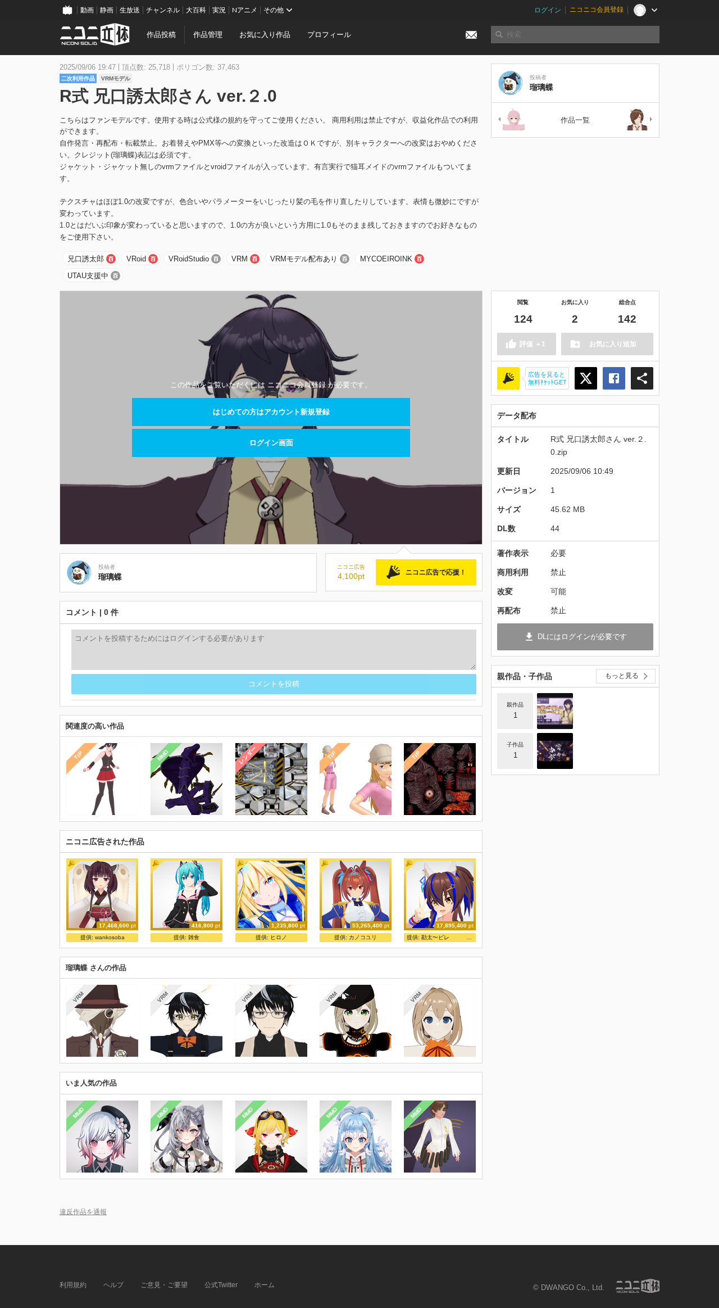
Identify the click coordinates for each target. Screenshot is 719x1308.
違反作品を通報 (83, 1211)
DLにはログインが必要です (582, 636)
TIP (78, 755)
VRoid (136, 259)
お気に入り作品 (264, 34)
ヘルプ (113, 1285)
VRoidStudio (189, 259)
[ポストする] (586, 378)
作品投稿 (161, 34)
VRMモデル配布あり (304, 259)
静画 (106, 10)
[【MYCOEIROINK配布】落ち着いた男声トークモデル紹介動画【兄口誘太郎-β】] (555, 711)
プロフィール (329, 34)
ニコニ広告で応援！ (436, 572)
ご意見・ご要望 (164, 1285)
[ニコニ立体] (637, 1286)
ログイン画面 (271, 442)
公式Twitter (221, 1285)
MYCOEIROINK (386, 259)
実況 (219, 10)
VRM (239, 259)
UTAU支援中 (87, 275)
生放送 (130, 10)
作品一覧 (575, 120)
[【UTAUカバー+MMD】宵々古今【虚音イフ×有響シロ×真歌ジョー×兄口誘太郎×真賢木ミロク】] (555, 751)
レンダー (247, 755)
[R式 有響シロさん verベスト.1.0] (639, 120)
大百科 (196, 10)
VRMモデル (115, 78)
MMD (163, 755)
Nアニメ (244, 10)
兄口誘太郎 (85, 259)
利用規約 (73, 1285)
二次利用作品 (78, 78)
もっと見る (622, 676)
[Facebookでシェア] (614, 378)
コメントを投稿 (273, 684)
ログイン (547, 10)
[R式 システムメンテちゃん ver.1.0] (510, 120)
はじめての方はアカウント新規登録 (271, 412)
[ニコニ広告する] (508, 378)
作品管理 (207, 34)
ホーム (264, 1285)
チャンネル (163, 10)
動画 (87, 10)
